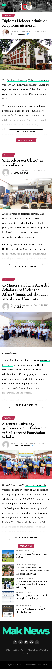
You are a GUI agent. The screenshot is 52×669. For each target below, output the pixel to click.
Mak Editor (19, 307)
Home (7, 650)
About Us (18, 650)
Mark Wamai (20, 34)
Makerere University (38, 80)
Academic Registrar (17, 80)
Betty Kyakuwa (21, 173)
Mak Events (28, 654)
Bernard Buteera (22, 446)
